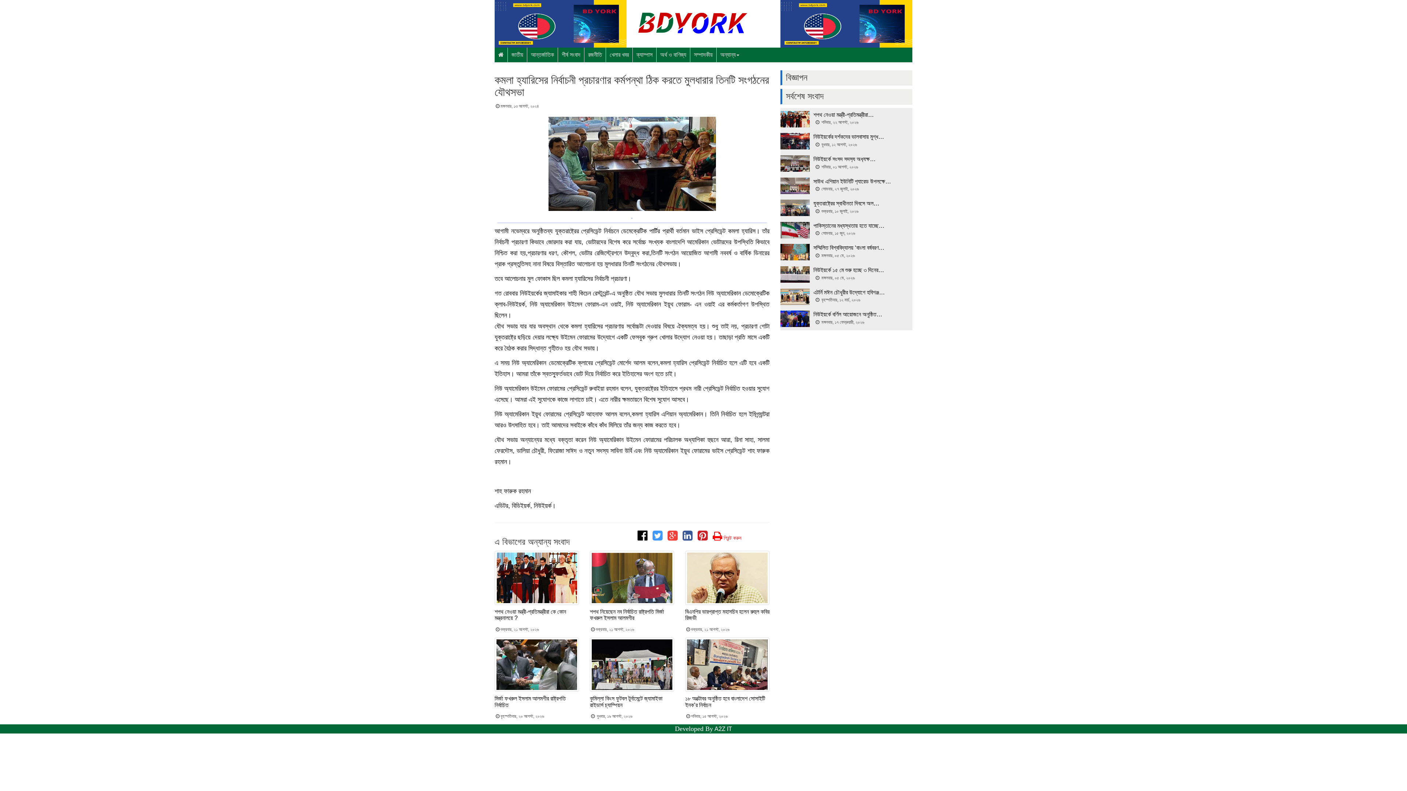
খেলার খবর (619, 55)
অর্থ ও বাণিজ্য (673, 55)
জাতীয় (517, 55)
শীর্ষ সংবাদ (571, 55)
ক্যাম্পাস (644, 55)
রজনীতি (595, 55)
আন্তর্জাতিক (542, 55)
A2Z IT (723, 729)
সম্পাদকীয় (703, 55)
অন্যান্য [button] (728, 55)
